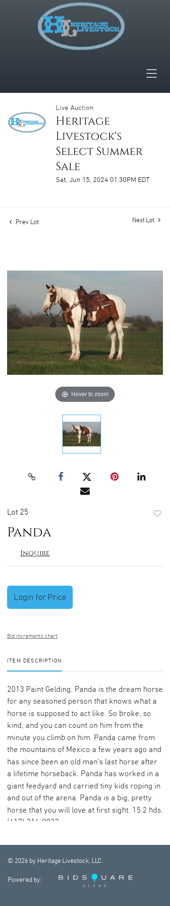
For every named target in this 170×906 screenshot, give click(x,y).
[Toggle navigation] (154, 73)
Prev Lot (26, 222)
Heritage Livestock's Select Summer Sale (99, 144)
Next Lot (144, 220)
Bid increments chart (32, 636)
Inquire (35, 553)
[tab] (34, 664)
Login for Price (40, 597)
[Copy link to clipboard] (32, 477)
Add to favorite (157, 514)
